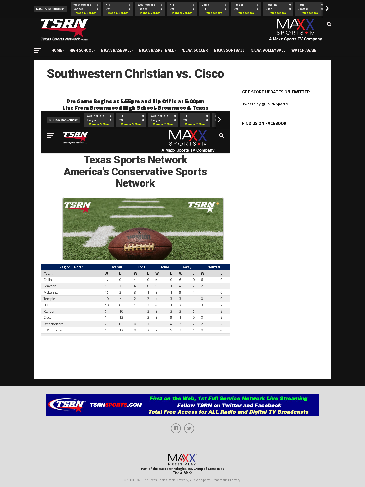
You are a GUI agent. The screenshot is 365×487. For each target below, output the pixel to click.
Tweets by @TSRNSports (265, 104)
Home (56, 50)
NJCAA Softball (229, 50)
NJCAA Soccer (195, 50)
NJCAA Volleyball (268, 50)
